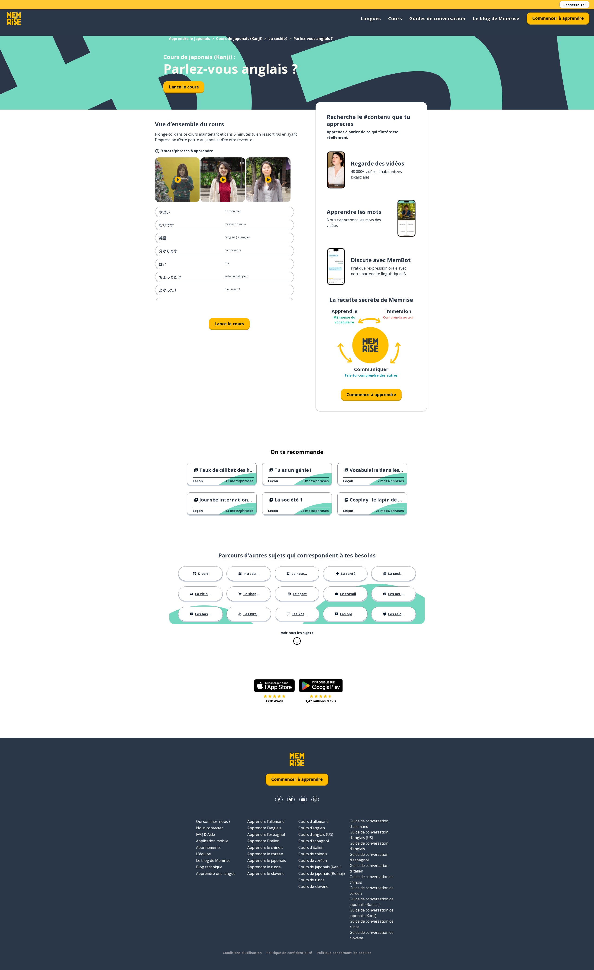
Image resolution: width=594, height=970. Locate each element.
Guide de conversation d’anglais (369, 846)
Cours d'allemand (313, 821)
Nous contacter (209, 827)
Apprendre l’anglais (264, 827)
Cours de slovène (313, 886)
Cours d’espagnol (313, 840)
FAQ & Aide (205, 834)
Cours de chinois (312, 853)
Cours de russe (311, 879)
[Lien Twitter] (291, 799)
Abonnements (208, 847)
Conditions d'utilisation (242, 952)
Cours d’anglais (311, 827)
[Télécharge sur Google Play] (321, 685)
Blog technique (209, 866)
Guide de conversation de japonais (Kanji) (372, 913)
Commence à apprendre (371, 394)
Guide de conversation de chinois (372, 879)
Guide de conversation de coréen (372, 890)
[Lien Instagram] (315, 799)
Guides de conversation (437, 18)
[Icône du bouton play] (177, 179)
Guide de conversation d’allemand (369, 823)
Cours (395, 18)
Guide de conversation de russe (372, 924)
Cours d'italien (310, 847)
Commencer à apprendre (558, 18)
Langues (371, 18)
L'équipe (203, 853)
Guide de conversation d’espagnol (369, 857)
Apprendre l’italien (263, 840)
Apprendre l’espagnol (266, 834)
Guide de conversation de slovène (372, 935)
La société (277, 38)
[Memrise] (14, 18)
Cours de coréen (312, 860)
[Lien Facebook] (279, 799)
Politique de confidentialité (289, 952)
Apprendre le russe (264, 866)
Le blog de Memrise (496, 18)
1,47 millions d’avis (320, 701)
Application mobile (212, 840)
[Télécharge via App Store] (274, 685)
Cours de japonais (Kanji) (239, 38)
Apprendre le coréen (265, 853)
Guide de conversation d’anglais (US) (369, 835)
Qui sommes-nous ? (213, 821)
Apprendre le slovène (265, 873)
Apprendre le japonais (189, 38)
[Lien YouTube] (303, 799)
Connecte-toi (574, 5)
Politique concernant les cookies (344, 952)
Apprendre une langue (216, 873)
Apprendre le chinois (265, 847)
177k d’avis (274, 701)
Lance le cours (184, 87)
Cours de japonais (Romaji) (321, 873)
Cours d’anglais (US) (315, 834)
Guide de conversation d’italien (369, 868)
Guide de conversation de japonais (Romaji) (372, 901)
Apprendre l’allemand (265, 821)
